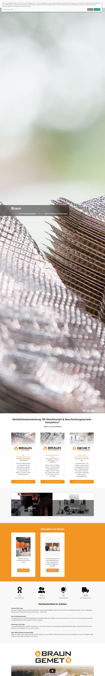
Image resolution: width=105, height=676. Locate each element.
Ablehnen (90, 9)
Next (83, 503)
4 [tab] (54, 518)
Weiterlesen (23, 570)
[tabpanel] (52, 504)
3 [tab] (52, 518)
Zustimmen (97, 9)
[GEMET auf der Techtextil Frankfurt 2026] (23, 547)
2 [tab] (50, 518)
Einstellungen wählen (8, 9)
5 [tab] (56, 518)
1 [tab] (48, 518)
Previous (21, 503)
